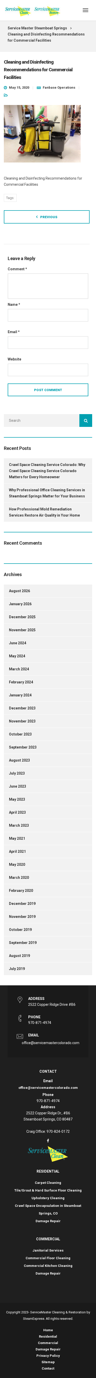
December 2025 (22, 617)
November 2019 (22, 917)
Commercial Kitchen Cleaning (48, 1266)
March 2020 (19, 877)
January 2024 (20, 695)
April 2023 (17, 812)
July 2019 (17, 969)
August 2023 (19, 760)
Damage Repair (48, 1221)
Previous (48, 217)
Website (14, 359)
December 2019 (22, 904)
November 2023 (22, 721)
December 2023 (22, 708)
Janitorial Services (48, 1250)
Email (14, 332)
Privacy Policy (48, 1356)
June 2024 (17, 643)
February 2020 (21, 891)
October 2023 (20, 734)
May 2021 (17, 838)
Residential (48, 1336)
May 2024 (17, 656)
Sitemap (48, 1362)
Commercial (48, 1343)
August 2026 (19, 591)
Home (48, 1330)
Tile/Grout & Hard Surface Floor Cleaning (48, 1190)
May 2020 (17, 864)
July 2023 (17, 773)
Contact (48, 1368)
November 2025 (22, 630)
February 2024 (21, 682)
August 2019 (19, 956)
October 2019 (20, 930)
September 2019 (23, 943)
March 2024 (19, 669)
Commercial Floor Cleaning (48, 1258)
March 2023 (19, 825)
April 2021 (17, 851)
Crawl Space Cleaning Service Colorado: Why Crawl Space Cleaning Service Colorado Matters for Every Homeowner (47, 471)
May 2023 (17, 799)
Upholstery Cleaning (48, 1198)
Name (14, 304)
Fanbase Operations (59, 87)
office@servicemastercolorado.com (50, 1043)
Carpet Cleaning (48, 1183)
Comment (17, 269)
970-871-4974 (39, 1023)
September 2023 (23, 747)
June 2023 (17, 786)
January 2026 (20, 604)
